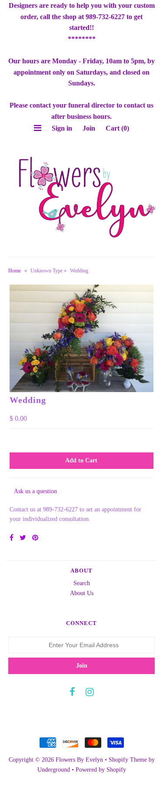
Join (89, 128)
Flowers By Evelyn (79, 759)
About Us (81, 593)
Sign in (62, 128)
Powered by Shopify (101, 769)
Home (14, 271)
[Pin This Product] (35, 537)
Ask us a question (35, 491)
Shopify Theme (128, 759)
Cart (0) (117, 128)
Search (81, 583)
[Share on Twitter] (23, 537)
